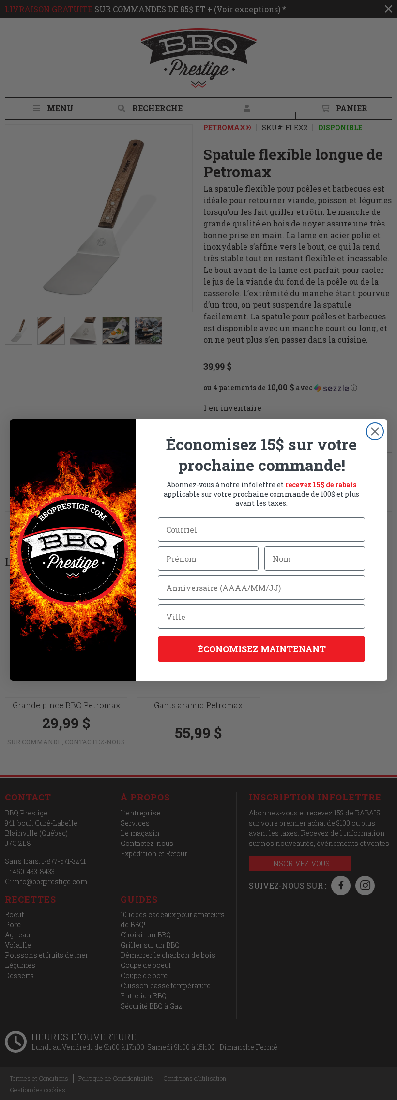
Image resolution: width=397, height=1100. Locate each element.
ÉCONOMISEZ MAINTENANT (262, 649)
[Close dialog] (374, 431)
